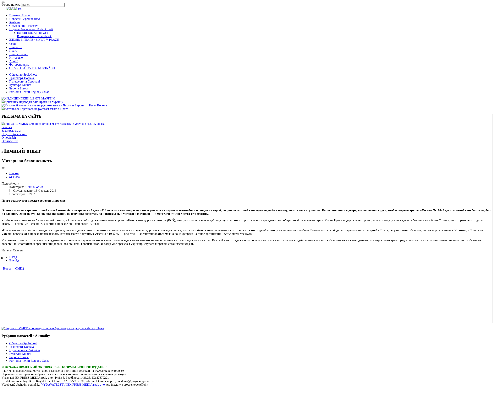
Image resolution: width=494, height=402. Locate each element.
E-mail (16, 177)
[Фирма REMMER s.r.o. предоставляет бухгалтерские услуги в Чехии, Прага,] (53, 123)
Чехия (13, 43)
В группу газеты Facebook (34, 36)
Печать (14, 173)
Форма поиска (11, 4)
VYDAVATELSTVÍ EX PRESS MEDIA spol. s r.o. (73, 384)
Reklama (14, 22)
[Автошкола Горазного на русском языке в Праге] (35, 108)
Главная (7, 127)
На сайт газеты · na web (32, 32)
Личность (15, 47)
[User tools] (3, 168)
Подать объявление (14, 134)
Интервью (16, 57)
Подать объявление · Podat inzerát (31, 29)
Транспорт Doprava (22, 78)
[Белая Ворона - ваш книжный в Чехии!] (54, 105)
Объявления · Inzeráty (23, 25)
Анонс (13, 61)
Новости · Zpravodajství (24, 18)
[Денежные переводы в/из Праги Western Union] (32, 102)
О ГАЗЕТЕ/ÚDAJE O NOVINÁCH (32, 68)
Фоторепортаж (19, 64)
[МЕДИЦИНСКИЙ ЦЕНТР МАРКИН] (28, 98)
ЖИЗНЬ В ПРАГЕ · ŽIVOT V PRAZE (34, 39)
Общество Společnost (23, 74)
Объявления (10, 141)
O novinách (9, 137)
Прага (13, 50)
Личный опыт (18, 54)
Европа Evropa (19, 88)
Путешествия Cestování (24, 81)
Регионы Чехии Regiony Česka (29, 92)
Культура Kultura (20, 85)
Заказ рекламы (11, 130)
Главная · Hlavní (19, 15)
